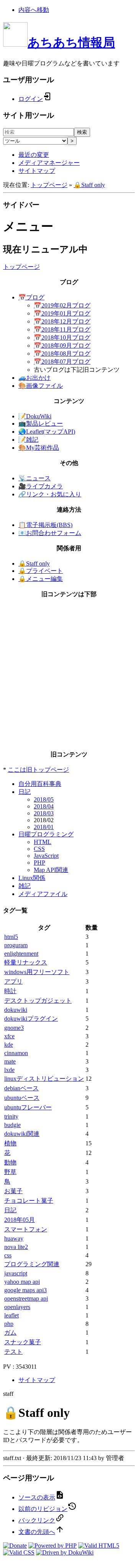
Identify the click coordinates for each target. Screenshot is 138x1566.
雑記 (24, 886)
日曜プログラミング (46, 834)
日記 (24, 792)
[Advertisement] (69, 674)
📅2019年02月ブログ (62, 305)
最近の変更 (33, 154)
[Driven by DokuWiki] (65, 1552)
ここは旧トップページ (38, 769)
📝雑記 (28, 439)
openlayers (17, 1307)
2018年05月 (19, 1219)
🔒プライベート (40, 571)
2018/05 (44, 799)
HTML (42, 842)
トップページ (49, 185)
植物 (10, 1143)
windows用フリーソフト (36, 972)
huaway (13, 1238)
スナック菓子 (22, 1342)
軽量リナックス (25, 962)
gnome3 (14, 1027)
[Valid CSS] (18, 1552)
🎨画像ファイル (40, 385)
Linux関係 (31, 878)
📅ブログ (31, 297)
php (8, 1323)
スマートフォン (25, 1229)
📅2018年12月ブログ (62, 321)
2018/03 (44, 813)
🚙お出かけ (34, 377)
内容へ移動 (33, 10)
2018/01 (44, 827)
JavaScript (46, 855)
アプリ (13, 981)
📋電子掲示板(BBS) (45, 525)
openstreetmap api (26, 1298)
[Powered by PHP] (52, 1545)
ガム (10, 1332)
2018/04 (44, 806)
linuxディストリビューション (44, 1078)
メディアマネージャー (49, 162)
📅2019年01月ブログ (62, 313)
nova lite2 (16, 1247)
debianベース (21, 1088)
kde (8, 1044)
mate (10, 1061)
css (8, 1255)
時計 (10, 991)
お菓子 (13, 1191)
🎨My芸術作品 (38, 447)
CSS (39, 849)
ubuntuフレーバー (28, 1107)
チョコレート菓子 (28, 1200)
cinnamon (16, 1053)
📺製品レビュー (40, 423)
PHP (39, 862)
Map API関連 (51, 870)
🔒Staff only (89, 185)
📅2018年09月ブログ (62, 345)
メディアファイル (42, 894)
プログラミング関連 (31, 1264)
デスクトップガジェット (38, 1000)
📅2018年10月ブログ (62, 337)
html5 (11, 936)
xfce (9, 1036)
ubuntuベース (21, 1097)
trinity (11, 1116)
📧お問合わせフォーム (49, 533)
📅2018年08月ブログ (62, 353)
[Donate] (15, 1545)
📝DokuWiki (34, 416)
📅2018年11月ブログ (62, 329)
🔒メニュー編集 (40, 579)
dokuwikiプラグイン (31, 1018)
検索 (82, 132)
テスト (13, 1351)
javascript (15, 1273)
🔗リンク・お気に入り (49, 494)
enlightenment (21, 953)
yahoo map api (22, 1281)
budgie (12, 1125)
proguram (16, 945)
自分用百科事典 (39, 784)
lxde (9, 1070)
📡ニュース (34, 478)
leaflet (11, 1315)
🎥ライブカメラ (40, 486)
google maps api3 (25, 1290)
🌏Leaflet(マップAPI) (46, 431)
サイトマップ (36, 170)
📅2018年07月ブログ (62, 361)
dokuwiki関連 (21, 1133)
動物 (10, 1162)
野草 (10, 1172)
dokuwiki (15, 1010)
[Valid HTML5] (98, 1545)
